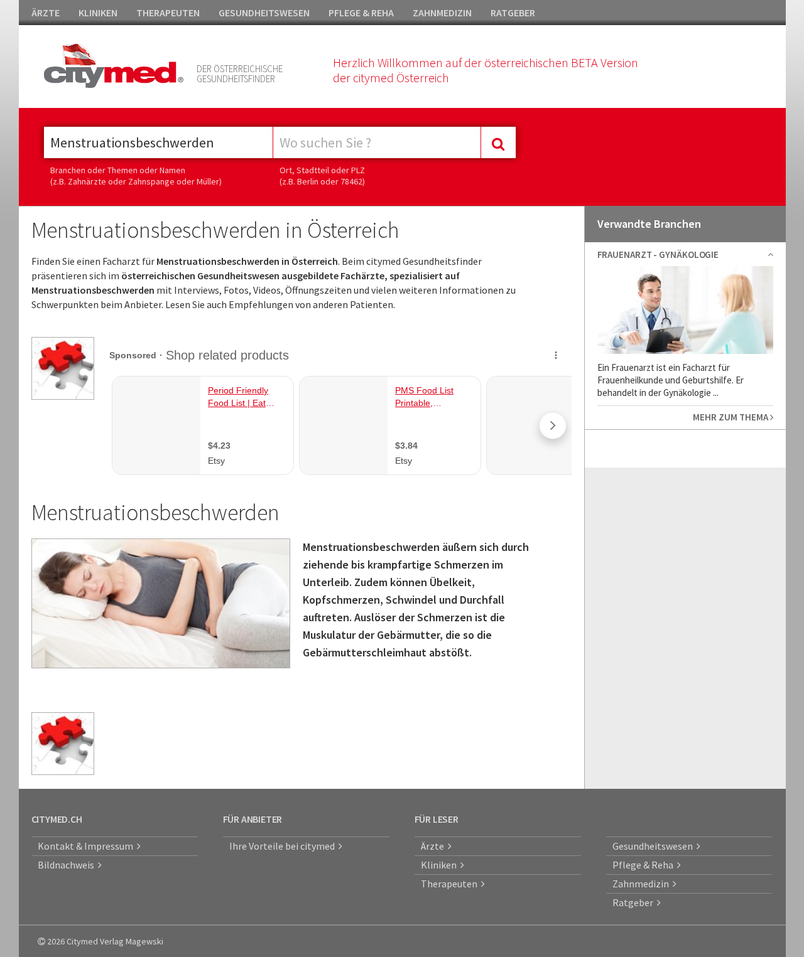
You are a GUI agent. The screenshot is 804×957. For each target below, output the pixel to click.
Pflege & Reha (644, 864)
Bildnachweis (68, 864)
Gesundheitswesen (654, 846)
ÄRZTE (45, 12)
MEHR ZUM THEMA (731, 417)
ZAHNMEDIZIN (442, 12)
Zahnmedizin (642, 883)
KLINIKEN (98, 12)
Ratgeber (634, 902)
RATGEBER (513, 12)
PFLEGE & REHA (361, 12)
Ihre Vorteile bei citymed (284, 846)
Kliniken (440, 864)
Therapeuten (451, 883)
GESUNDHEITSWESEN (264, 12)
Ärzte (434, 846)
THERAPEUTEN (168, 12)
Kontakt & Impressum (87, 846)
